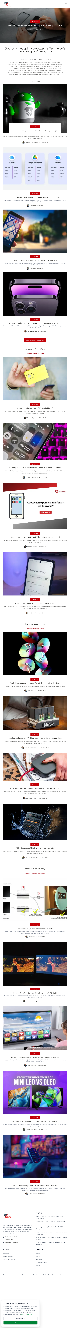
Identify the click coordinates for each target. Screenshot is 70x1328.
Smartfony (35, 21)
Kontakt (35, 1274)
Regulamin (5, 1274)
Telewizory (35, 925)
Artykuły (39, 1213)
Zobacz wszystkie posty (35, 354)
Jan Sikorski (6, 1253)
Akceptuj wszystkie (20, 1323)
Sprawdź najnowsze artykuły (35, 340)
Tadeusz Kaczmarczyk (9, 1259)
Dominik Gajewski (8, 1256)
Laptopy (38, 1265)
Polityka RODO (42, 1274)
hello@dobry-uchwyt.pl (11, 1242)
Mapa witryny (63, 1274)
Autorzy (6, 1249)
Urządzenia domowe (41, 1262)
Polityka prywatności (26, 1274)
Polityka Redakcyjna (53, 1274)
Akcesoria (35, 679)
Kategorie (39, 1249)
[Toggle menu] (66, 4)
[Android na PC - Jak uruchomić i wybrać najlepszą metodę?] (35, 108)
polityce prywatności (26, 1314)
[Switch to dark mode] (62, 4)
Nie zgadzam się (20, 1318)
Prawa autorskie (14, 1274)
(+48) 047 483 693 (10, 1239)
